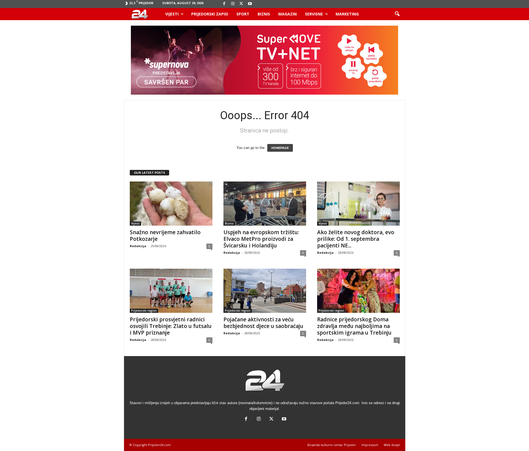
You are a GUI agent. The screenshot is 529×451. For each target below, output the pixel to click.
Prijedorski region (144, 311)
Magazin (287, 14)
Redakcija (138, 246)
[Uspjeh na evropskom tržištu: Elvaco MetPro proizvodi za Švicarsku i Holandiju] (264, 204)
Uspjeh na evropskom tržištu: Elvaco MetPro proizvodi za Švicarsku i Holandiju (261, 239)
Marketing (347, 14)
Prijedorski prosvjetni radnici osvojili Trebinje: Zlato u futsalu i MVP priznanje (171, 326)
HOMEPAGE (280, 148)
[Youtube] (250, 4)
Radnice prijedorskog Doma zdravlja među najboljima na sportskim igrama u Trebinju (354, 326)
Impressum (369, 445)
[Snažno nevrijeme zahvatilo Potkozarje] (171, 204)
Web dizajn (392, 445)
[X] (241, 4)
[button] (397, 14)
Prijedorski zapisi (209, 14)
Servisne (314, 14)
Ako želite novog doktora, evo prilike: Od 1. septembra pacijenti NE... (355, 239)
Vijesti (172, 14)
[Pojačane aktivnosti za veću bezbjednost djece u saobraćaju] (264, 291)
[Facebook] (224, 4)
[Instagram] (233, 4)
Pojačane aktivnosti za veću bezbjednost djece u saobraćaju (263, 323)
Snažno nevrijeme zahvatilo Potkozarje (165, 235)
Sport (242, 14)
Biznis (264, 14)
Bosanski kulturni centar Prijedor (331, 445)
